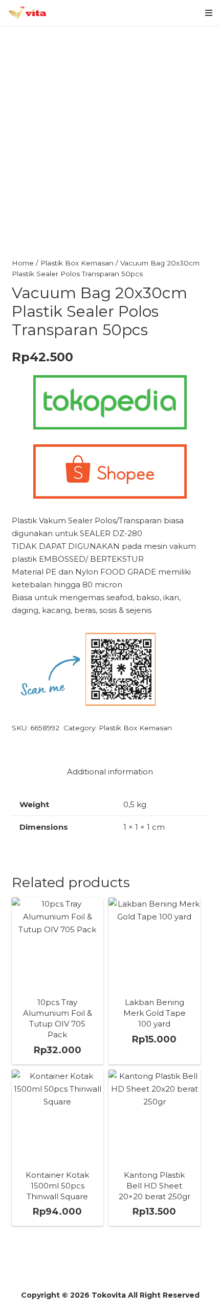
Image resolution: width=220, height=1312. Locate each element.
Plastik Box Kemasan (77, 263)
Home (23, 263)
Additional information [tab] (110, 771)
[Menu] (208, 13)
